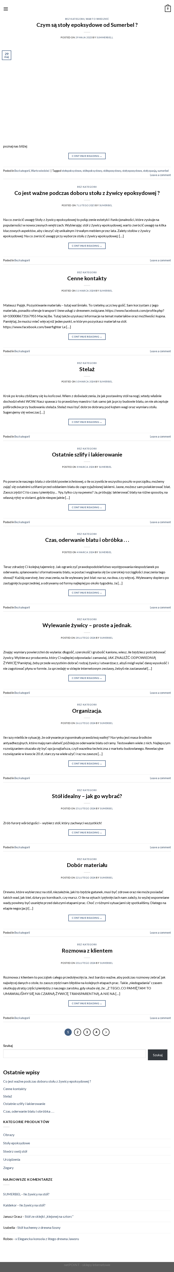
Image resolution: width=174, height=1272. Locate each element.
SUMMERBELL (105, 37)
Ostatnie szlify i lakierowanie (87, 454)
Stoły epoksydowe (16, 1143)
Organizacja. (87, 710)
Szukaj (8, 1045)
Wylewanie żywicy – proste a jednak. (87, 625)
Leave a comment (160, 175)
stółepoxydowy (112, 170)
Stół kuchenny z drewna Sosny (38, 1227)
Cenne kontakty (87, 278)
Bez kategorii (74, 18)
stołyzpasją (149, 170)
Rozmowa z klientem (87, 950)
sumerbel (163, 170)
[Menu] (5, 9)
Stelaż (87, 369)
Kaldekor (10, 1205)
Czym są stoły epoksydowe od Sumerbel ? (87, 24)
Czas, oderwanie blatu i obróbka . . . (87, 540)
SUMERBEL (105, 205)
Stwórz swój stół (15, 1151)
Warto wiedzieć (97, 18)
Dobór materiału (87, 865)
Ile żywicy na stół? (36, 1194)
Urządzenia (11, 1159)
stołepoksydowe (71, 170)
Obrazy (8, 1135)
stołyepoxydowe (132, 170)
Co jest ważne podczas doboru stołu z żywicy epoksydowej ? (87, 193)
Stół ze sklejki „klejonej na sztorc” (49, 1216)
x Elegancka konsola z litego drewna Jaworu (47, 1239)
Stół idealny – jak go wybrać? (87, 796)
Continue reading (87, 155)
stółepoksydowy (92, 170)
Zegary (8, 1168)
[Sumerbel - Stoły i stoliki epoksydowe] (80, 8)
